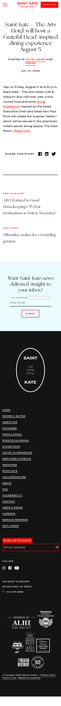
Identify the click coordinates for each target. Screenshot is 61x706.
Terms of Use (9, 678)
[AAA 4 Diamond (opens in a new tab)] (17, 647)
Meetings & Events (16, 459)
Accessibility (12, 495)
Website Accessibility (29, 678)
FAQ (5, 489)
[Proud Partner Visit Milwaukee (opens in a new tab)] (37, 662)
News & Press (12, 507)
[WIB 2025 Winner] (30, 641)
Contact (8, 501)
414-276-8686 (14, 592)
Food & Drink (12, 434)
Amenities (9, 422)
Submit (30, 315)
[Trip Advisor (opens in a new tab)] (45, 619)
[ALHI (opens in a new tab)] (21, 623)
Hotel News (35, 59)
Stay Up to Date (17, 540)
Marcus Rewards (15, 520)
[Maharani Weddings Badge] (43, 645)
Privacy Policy (48, 675)
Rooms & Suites (13, 416)
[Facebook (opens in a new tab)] (40, 154)
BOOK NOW (49, 5)
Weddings (9, 465)
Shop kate (10, 471)
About (7, 483)
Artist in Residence (17, 453)
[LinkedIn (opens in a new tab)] (46, 154)
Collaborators (14, 477)
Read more (22, 130)
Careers (8, 514)
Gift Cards (10, 526)
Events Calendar (15, 440)
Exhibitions (11, 446)
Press (30, 63)
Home (6, 410)
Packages (9, 428)
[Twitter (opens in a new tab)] (54, 154)
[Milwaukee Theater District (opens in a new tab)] (23, 662)
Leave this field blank (19, 297)
